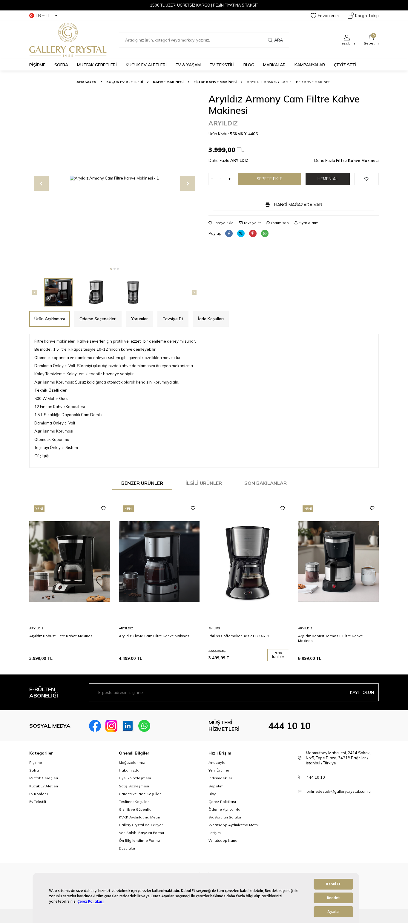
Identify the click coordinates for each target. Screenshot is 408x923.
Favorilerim (328, 15)
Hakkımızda (129, 770)
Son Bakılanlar (265, 483)
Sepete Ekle (269, 178)
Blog (212, 794)
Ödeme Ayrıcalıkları (225, 809)
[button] (111, 269)
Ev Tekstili (37, 801)
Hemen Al (327, 178)
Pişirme (35, 762)
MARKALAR (274, 65)
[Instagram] (111, 726)
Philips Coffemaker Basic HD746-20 (239, 636)
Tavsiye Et (252, 222)
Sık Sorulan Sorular (224, 817)
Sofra (34, 770)
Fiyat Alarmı (308, 222)
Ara (278, 40)
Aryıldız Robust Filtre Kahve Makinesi (61, 636)
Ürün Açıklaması (49, 318)
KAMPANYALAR (310, 65)
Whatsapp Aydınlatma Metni (233, 825)
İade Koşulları (211, 318)
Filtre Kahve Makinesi (215, 81)
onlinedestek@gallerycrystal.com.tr (338, 791)
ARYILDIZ (223, 123)
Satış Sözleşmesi (134, 786)
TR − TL (43, 15)
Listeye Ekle (223, 222)
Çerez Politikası (90, 901)
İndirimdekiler (220, 778)
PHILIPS (214, 628)
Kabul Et (333, 884)
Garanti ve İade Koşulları (140, 794)
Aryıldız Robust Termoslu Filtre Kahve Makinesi (330, 638)
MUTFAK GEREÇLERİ (97, 65)
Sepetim (215, 786)
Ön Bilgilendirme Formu (139, 840)
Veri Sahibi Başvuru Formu (141, 832)
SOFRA (61, 65)
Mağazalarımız (132, 762)
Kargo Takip (367, 15)
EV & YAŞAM (188, 65)
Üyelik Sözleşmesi (135, 778)
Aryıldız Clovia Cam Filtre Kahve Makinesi (154, 636)
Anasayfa (86, 81)
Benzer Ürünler (142, 483)
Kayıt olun (362, 692)
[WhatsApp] (144, 726)
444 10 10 (289, 726)
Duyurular (127, 848)
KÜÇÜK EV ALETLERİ (146, 65)
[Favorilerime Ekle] (103, 508)
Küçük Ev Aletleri (124, 81)
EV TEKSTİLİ (222, 65)
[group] (114, 178)
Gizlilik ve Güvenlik (135, 809)
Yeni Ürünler (218, 770)
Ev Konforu (38, 794)
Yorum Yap (279, 222)
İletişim (214, 832)
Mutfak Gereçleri (43, 778)
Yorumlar (139, 318)
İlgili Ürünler (203, 483)
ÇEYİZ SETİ (345, 65)
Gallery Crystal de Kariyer (141, 825)
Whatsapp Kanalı (223, 840)
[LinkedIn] (128, 726)
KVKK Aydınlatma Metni (139, 817)
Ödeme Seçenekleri (97, 318)
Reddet (333, 898)
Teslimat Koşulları (134, 801)
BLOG (248, 65)
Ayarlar (333, 911)
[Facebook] (95, 726)
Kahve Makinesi (168, 81)
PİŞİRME (37, 65)
